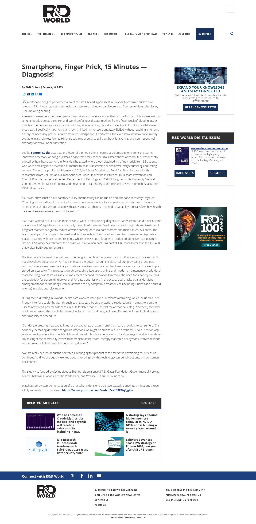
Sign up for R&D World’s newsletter (118, 495)
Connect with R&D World (43, 476)
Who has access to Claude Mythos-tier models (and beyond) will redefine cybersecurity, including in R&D (71, 423)
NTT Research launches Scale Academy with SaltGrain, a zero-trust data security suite (72, 446)
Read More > (149, 402)
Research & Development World (57, 14)
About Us (100, 504)
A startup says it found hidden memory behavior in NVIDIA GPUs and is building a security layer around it (142, 423)
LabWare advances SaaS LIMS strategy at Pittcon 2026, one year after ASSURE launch (141, 445)
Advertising (130, 517)
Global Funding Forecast (182, 499)
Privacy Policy (117, 517)
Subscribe (217, 173)
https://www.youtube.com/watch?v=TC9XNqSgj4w (97, 390)
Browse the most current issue (209, 148)
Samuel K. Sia (40, 153)
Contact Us (102, 499)
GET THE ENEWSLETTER (200, 107)
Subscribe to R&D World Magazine (116, 490)
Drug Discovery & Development (185, 490)
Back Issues (185, 173)
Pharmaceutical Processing (183, 495)
